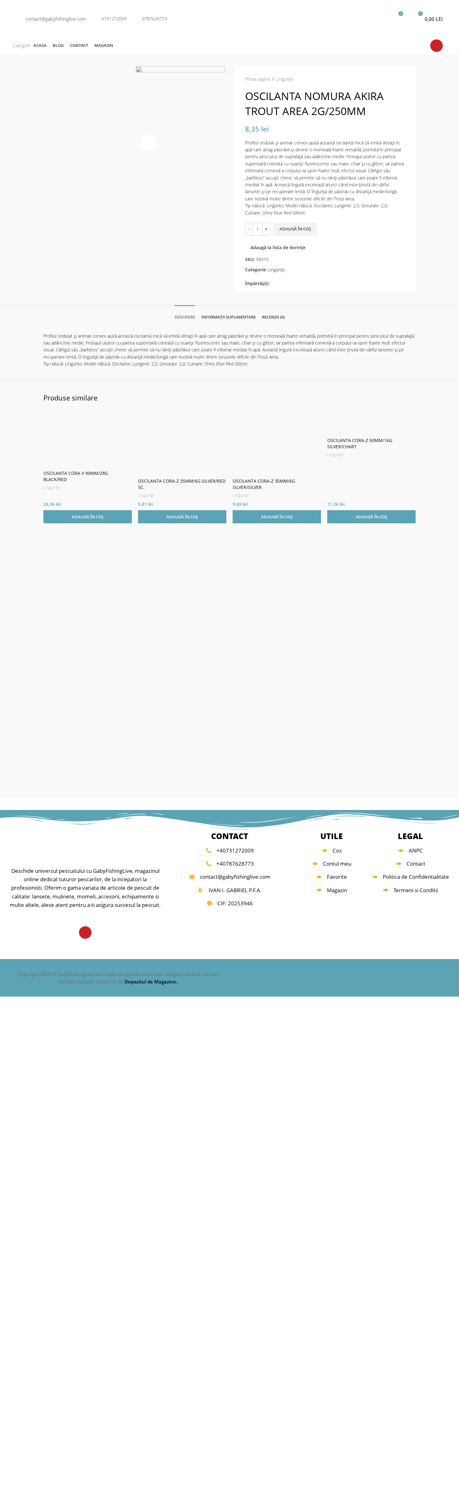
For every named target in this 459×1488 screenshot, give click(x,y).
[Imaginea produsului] (371, 421)
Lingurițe (284, 79)
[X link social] (280, 283)
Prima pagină (257, 79)
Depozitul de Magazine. (151, 981)
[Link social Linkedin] (295, 283)
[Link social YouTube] (436, 45)
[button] (87, 516)
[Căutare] (358, 19)
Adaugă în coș (295, 229)
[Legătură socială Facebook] (273, 283)
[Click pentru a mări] (148, 143)
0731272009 (113, 19)
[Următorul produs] (401, 79)
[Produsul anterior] (389, 79)
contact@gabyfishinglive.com (56, 19)
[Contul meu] (376, 19)
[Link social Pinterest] (287, 283)
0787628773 (154, 19)
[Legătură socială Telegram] (302, 283)
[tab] (185, 314)
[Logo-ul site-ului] (229, 18)
